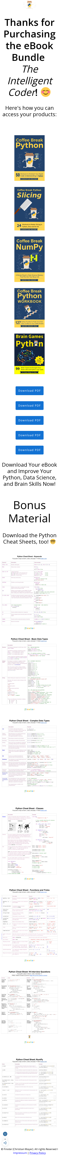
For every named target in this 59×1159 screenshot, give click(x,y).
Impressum (20, 1153)
